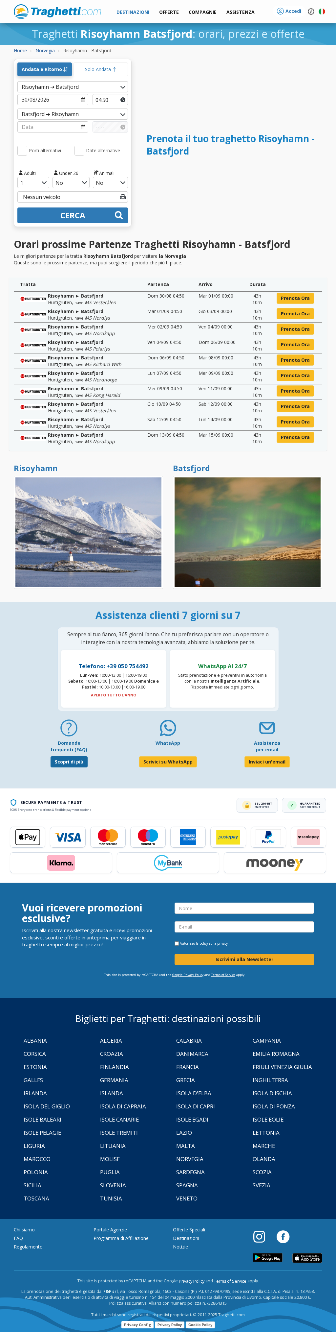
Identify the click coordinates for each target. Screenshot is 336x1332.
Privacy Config (137, 1324)
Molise (110, 1159)
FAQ (18, 1238)
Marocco (37, 1159)
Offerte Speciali (189, 1229)
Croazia (111, 1053)
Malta (185, 1146)
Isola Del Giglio (47, 1106)
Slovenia (113, 1185)
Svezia (261, 1185)
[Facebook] (283, 1236)
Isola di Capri (195, 1106)
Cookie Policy (200, 1324)
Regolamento (28, 1247)
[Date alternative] (79, 151)
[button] (240, 12)
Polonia (36, 1172)
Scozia (262, 1172)
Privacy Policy (191, 1281)
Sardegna (190, 1172)
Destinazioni (186, 1238)
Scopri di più (69, 762)
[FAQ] (69, 730)
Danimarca (192, 1053)
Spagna (187, 1185)
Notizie (180, 1247)
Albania (35, 1040)
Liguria (34, 1146)
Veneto (187, 1198)
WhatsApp (168, 743)
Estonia (35, 1067)
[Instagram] (262, 1236)
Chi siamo (24, 1229)
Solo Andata (98, 69)
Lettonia (266, 1132)
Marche (264, 1146)
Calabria (189, 1040)
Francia (187, 1067)
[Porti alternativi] (22, 151)
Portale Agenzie (110, 1229)
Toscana (36, 1198)
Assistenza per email (267, 746)
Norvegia (189, 1159)
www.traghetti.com (57, 11)
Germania (114, 1080)
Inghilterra (270, 1080)
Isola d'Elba (193, 1093)
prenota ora (295, 298)
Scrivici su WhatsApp (168, 762)
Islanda (111, 1093)
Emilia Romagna (276, 1053)
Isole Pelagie (42, 1132)
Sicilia (32, 1185)
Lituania (113, 1146)
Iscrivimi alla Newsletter (244, 959)
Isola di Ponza (274, 1106)
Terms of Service (223, 975)
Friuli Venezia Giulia (282, 1067)
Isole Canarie (119, 1119)
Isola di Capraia (123, 1106)
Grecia (185, 1080)
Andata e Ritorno (42, 69)
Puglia (110, 1172)
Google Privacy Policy (187, 975)
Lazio (184, 1132)
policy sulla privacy (214, 943)
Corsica (35, 1053)
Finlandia (114, 1067)
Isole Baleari (42, 1119)
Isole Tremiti (119, 1132)
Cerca (72, 215)
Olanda (264, 1159)
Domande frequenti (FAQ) (69, 746)
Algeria (111, 1040)
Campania (267, 1040)
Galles (33, 1080)
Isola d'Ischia (272, 1093)
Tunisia (111, 1198)
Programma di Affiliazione (121, 1238)
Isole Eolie (268, 1119)
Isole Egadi (192, 1119)
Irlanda (35, 1093)
